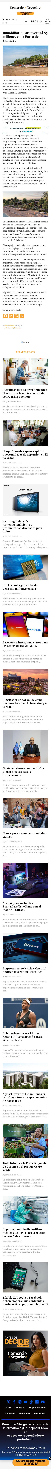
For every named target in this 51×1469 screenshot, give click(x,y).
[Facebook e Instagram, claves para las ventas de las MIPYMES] (25, 624)
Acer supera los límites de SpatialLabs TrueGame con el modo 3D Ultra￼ (22, 906)
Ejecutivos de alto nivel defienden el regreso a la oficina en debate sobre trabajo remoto (25, 393)
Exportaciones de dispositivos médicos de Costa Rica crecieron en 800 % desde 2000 (24, 1232)
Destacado (9, 328)
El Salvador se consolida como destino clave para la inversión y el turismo (25, 703)
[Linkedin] (37, 1402)
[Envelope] (42, 1402)
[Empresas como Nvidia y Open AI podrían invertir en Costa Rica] (25, 948)
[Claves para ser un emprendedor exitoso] (25, 813)
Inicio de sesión (47, 21)
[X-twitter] (8, 1402)
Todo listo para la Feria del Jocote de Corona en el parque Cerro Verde (25, 1166)
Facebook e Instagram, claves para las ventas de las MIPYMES (25, 644)
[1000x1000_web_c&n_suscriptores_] (25, 1353)
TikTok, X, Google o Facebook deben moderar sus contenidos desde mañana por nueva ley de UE (25, 1301)
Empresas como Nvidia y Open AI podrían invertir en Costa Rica (24, 970)
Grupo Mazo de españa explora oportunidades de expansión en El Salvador (25, 454)
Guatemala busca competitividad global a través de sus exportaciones (24, 771)
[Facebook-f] (14, 1402)
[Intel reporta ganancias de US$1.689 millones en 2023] (25, 567)
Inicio (8, 1407)
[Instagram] (20, 1402)
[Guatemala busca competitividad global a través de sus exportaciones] (25, 746)
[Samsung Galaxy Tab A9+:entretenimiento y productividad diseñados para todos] (25, 500)
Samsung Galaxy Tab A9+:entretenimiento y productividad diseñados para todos (22, 526)
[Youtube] (25, 1402)
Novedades (40, 1413)
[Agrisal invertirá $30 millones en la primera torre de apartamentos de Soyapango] (25, 1076)
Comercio (20, 1407)
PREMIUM (36, 21)
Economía (24, 1413)
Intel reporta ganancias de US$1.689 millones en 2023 (20, 586)
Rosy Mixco (16, 915)
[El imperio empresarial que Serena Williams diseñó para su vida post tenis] (25, 1013)
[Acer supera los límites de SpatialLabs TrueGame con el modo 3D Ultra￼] (25, 880)
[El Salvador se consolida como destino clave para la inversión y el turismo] (25, 681)
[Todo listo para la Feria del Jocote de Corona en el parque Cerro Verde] (25, 1140)
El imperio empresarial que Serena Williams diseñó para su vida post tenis (23, 1036)
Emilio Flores (9, 325)
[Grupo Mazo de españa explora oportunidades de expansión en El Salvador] (25, 432)
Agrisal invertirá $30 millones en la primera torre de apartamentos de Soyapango (25, 1097)
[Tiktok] (31, 1402)
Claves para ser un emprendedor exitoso (24, 834)
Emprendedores (37, 1407)
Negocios (17, 328)
